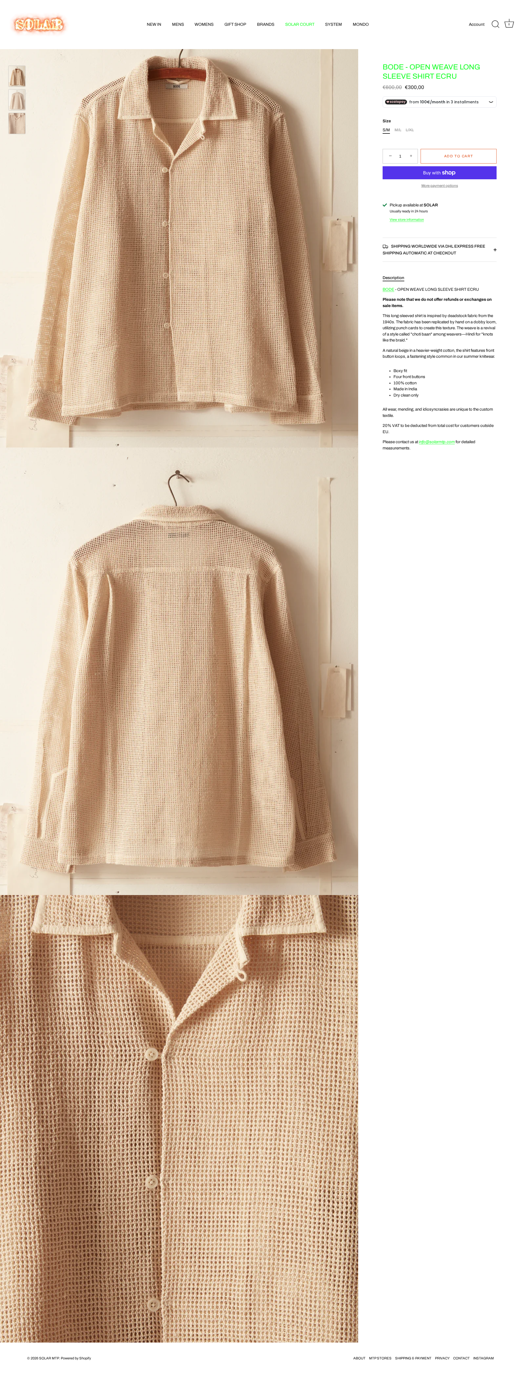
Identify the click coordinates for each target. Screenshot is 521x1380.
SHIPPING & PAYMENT (413, 1358)
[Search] (495, 24)
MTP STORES (380, 1358)
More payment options (439, 186)
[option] (17, 77)
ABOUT (359, 1358)
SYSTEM (333, 24)
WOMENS (204, 24)
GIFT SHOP (235, 24)
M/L (398, 130)
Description (393, 278)
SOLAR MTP (49, 1358)
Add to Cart (458, 156)
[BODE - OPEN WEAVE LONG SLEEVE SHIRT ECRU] (17, 76)
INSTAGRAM (483, 1358)
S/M (386, 130)
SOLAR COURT (299, 24)
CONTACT (461, 1358)
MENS (178, 24)
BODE (388, 289)
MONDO (361, 24)
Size (387, 121)
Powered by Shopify (76, 1358)
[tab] (396, 278)
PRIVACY (442, 1358)
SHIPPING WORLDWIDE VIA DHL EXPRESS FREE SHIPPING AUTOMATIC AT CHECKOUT (434, 249)
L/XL (410, 130)
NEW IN (154, 24)
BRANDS (265, 24)
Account (477, 24)
